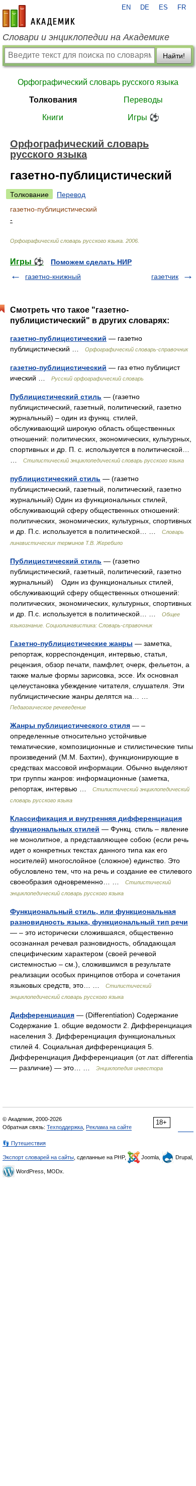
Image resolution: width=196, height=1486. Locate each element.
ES (163, 7)
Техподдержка (65, 1127)
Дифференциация (42, 1015)
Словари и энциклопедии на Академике (86, 37)
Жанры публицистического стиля (70, 725)
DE (144, 7)
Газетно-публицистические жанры (71, 643)
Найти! (174, 56)
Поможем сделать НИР (91, 262)
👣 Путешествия (24, 1143)
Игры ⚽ (143, 117)
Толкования (53, 100)
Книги (52, 117)
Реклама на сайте (109, 1127)
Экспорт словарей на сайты (38, 1157)
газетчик (164, 276)
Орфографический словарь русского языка (98, 82)
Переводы (143, 100)
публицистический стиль (55, 479)
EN (126, 7)
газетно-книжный (53, 276)
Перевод (71, 195)
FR (181, 7)
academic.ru (39, 16)
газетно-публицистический (58, 338)
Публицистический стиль (56, 397)
